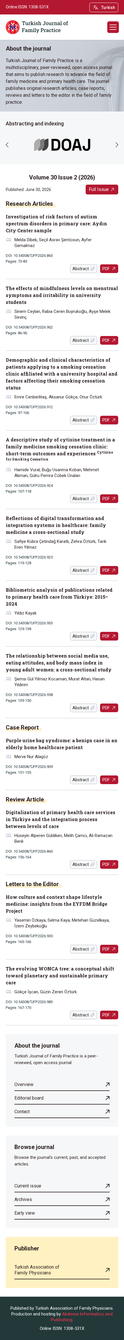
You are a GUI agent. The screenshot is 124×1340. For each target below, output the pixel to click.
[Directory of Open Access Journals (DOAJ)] (62, 145)
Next (116, 145)
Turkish (108, 7)
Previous (7, 145)
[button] (113, 27)
